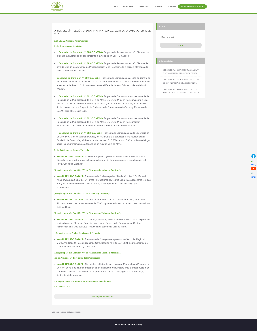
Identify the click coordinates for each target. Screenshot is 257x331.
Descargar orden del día (102, 296)
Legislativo (158, 6)
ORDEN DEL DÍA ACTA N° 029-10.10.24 (102, 291)
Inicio (115, 6)
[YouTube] (253, 168)
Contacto (172, 6)
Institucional (128, 6)
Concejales (143, 6)
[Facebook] (253, 156)
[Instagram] (253, 162)
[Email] (253, 174)
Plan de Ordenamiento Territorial (191, 6)
